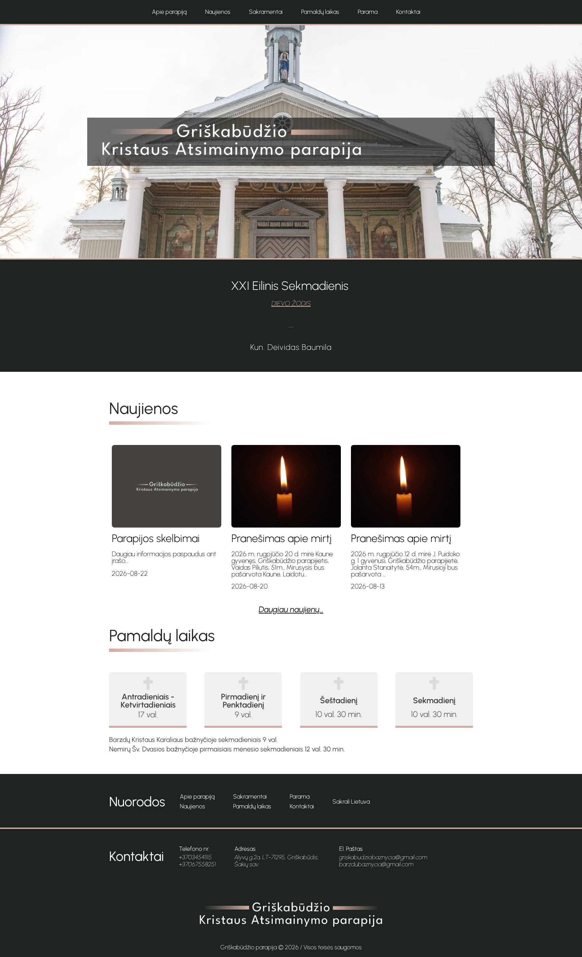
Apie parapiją (169, 12)
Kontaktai (408, 12)
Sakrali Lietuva (351, 801)
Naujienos (217, 12)
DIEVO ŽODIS (291, 303)
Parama (368, 12)
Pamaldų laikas (320, 12)
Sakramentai (266, 12)
